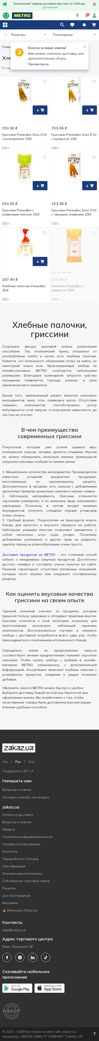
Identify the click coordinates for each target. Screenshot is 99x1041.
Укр (5, 762)
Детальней (50, 7)
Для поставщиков (16, 896)
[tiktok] (45, 957)
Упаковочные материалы (22, 873)
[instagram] (19, 957)
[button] (77, 15)
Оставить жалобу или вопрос (26, 797)
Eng (31, 762)
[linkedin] (32, 957)
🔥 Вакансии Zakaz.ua (19, 910)
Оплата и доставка (17, 815)
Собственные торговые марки (26, 881)
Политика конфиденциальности (27, 837)
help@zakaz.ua (14, 930)
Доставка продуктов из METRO (28, 555)
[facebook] (7, 957)
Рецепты (9, 888)
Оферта (8, 829)
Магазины (10, 903)
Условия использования (21, 844)
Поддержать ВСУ (16, 771)
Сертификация (13, 866)
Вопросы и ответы (16, 790)
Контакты (9, 851)
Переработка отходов (20, 859)
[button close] (94, 4)
